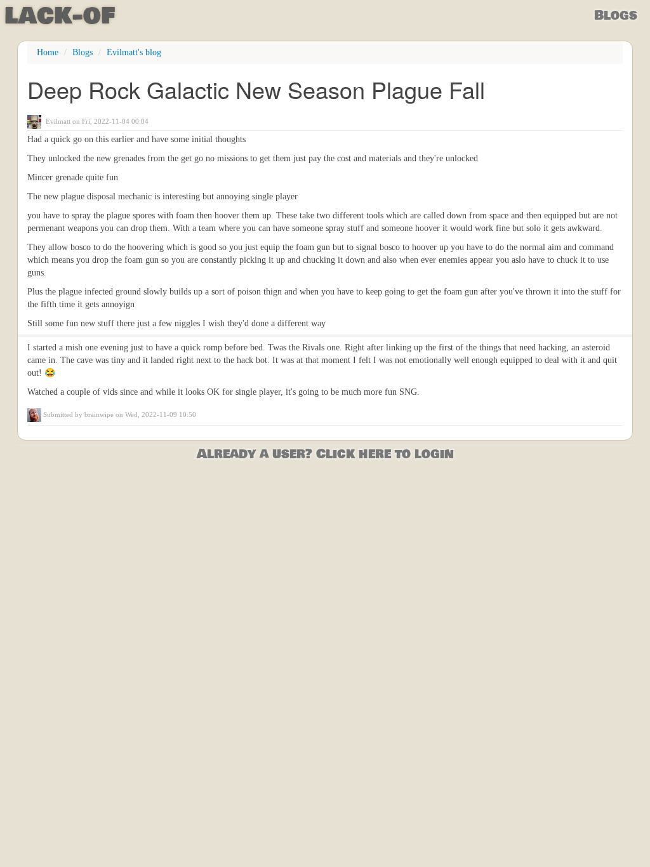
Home (47, 52)
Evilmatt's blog (134, 52)
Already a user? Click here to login (325, 454)
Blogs (615, 15)
